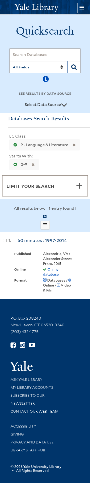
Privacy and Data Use (32, 442)
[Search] (74, 67)
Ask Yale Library (26, 380)
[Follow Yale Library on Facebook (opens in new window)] (13, 345)
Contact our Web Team (34, 411)
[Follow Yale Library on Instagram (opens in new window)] (22, 345)
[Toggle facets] (79, 185)
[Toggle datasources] (64, 105)
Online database (51, 271)
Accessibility (23, 426)
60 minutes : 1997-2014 (42, 240)
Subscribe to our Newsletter (27, 399)
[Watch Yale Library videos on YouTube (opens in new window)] (32, 345)
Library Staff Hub (27, 450)
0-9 (24, 164)
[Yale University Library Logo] (45, 7)
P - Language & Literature (44, 145)
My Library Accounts (31, 387)
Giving (17, 434)
